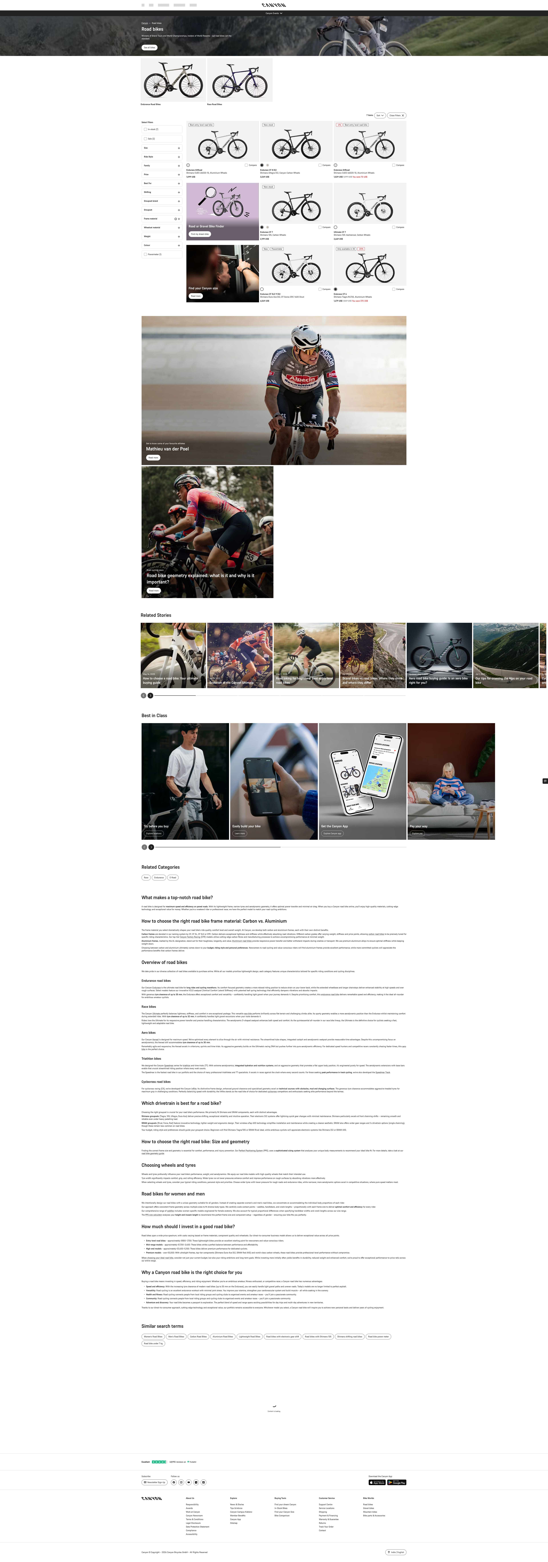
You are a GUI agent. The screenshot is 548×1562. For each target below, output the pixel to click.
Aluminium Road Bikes (223, 1336)
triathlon (186, 1065)
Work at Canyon (193, 1511)
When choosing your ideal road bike (157, 1257)
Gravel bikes (368, 1508)
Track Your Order (326, 1526)
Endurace (156, 987)
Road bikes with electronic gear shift (282, 1336)
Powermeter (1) (154, 254)
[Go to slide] (217, 695)
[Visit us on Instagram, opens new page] (181, 1482)
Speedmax (168, 1065)
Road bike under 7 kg (153, 1343)
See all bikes (149, 47)
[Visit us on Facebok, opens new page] (174, 1482)
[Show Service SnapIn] (545, 781)
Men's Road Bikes (176, 1336)
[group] (273, 82)
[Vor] (151, 847)
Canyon (145, 23)
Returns (322, 1523)
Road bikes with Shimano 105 (318, 1336)
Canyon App (235, 1519)
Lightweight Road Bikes (249, 1336)
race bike (248, 1013)
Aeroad (155, 1039)
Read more (196, 296)
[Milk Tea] (267, 165)
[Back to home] (274, 5)
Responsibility (192, 1504)
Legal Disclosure (193, 1523)
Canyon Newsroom (194, 1515)
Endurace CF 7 (266, 232)
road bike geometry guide (153, 1153)
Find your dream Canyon (285, 1504)
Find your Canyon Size (284, 1511)
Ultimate (156, 1013)
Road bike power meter (378, 1336)
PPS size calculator (153, 1214)
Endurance (159, 877)
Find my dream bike (200, 234)
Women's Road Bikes (153, 1336)
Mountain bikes (370, 1511)
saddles (170, 1210)
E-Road (173, 877)
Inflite (194, 1088)
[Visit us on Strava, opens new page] (196, 1482)
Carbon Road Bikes (198, 1336)
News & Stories (237, 1504)
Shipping (323, 1511)
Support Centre (325, 1504)
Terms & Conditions (194, 1519)
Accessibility (191, 1534)
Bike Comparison (282, 1515)
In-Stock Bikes (281, 1508)
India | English (397, 1552)
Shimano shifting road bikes (349, 1336)
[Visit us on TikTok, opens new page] (203, 1482)
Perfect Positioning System (251, 1150)
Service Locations (326, 1508)
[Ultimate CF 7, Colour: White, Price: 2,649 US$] (370, 203)
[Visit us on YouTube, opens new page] (189, 1482)
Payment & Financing (328, 1515)
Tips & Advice (236, 1508)
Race (146, 877)
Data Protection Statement (197, 1526)
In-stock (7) (153, 129)
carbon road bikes (376, 934)
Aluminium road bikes (242, 941)
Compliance (191, 1530)
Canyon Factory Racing (190, 937)
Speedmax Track (383, 1072)
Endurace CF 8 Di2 (268, 170)
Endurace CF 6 (340, 294)
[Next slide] (150, 695)
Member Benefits (237, 1515)
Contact (322, 1530)
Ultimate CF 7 (340, 232)
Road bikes (368, 1504)
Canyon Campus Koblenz (241, 1511)
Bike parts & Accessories (374, 1515)
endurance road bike (330, 994)
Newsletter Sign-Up (156, 1482)
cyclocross (272, 1091)
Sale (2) (151, 138)
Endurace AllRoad (194, 170)
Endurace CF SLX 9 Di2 (270, 294)
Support (193, 5)
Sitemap (233, 1523)
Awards (189, 1508)
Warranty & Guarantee (329, 1519)
